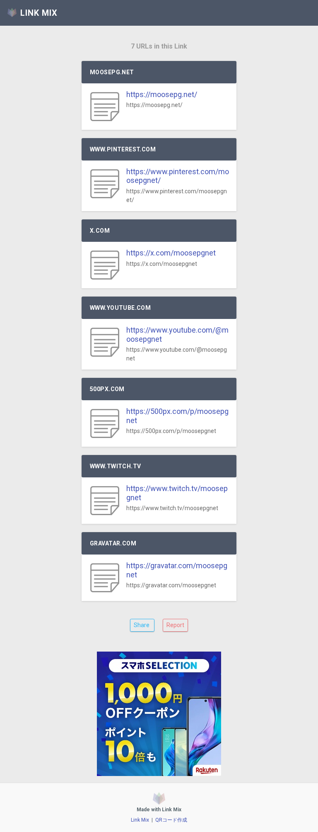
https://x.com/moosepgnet (171, 252)
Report (175, 625)
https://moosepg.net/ (161, 94)
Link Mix (140, 820)
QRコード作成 (171, 820)
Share (142, 625)
